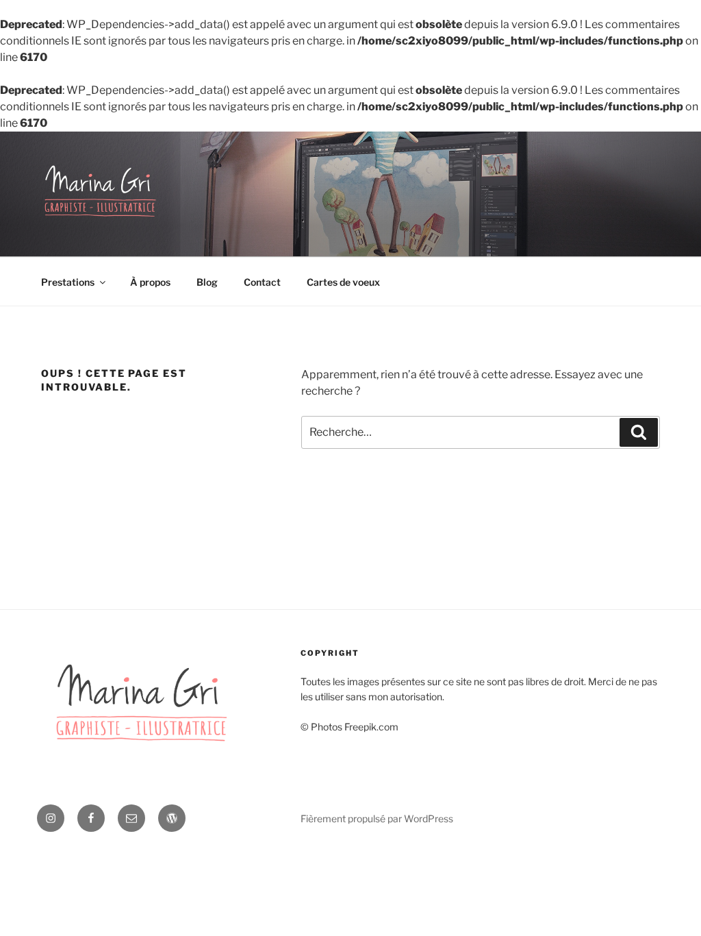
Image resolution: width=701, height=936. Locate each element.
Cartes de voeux (343, 282)
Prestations (67, 282)
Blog (207, 282)
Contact (262, 282)
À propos (150, 282)
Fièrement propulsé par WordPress (377, 818)
